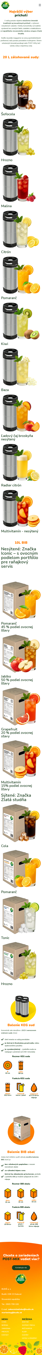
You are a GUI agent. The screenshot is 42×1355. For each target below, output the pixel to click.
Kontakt (5, 1335)
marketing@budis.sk (12, 1312)
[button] (21, 1267)
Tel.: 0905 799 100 (10, 1304)
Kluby (24, 1332)
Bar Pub (25, 1322)
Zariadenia (6, 1328)
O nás (4, 1322)
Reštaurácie (27, 1328)
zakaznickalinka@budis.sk (20, 1309)
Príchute (5, 1332)
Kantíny (25, 1335)
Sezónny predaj (28, 1325)
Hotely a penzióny (29, 1338)
